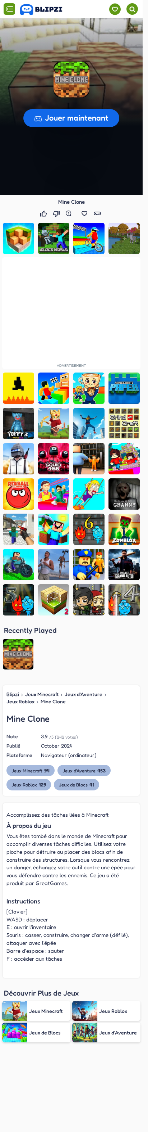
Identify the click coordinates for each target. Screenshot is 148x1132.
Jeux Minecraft (42, 694)
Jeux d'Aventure (83, 694)
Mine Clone (53, 701)
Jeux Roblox (20, 701)
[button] (71, 80)
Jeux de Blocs (76, 784)
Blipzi (12, 694)
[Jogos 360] (46, 9)
